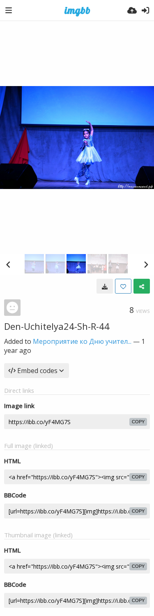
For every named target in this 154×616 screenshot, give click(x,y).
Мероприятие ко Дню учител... (82, 341)
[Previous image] (8, 264)
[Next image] (146, 264)
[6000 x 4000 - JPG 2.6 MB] (105, 286)
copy (138, 421)
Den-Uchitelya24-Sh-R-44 (57, 326)
